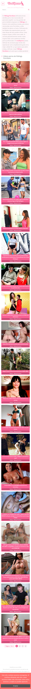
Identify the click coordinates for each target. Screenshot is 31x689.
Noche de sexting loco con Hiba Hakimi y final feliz (15, 228)
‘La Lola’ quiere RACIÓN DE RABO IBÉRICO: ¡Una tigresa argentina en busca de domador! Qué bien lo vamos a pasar (15, 638)
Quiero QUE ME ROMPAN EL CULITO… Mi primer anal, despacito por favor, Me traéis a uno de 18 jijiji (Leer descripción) (15, 607)
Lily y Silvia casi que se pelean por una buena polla (15, 344)
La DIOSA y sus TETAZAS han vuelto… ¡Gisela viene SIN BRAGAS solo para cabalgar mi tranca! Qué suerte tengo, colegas (15, 516)
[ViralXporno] (15, 1)
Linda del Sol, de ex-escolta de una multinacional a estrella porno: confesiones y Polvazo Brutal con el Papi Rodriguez (15, 257)
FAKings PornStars (17, 87)
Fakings (11, 87)
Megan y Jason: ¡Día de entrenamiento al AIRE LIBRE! (15, 371)
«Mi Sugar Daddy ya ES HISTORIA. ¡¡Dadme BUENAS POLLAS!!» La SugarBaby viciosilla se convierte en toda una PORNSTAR (15, 546)
